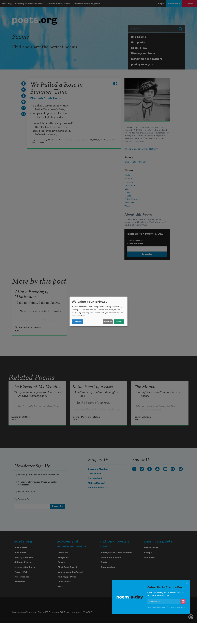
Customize (77, 322)
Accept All (118, 322)
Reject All (107, 322)
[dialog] (98, 311)
